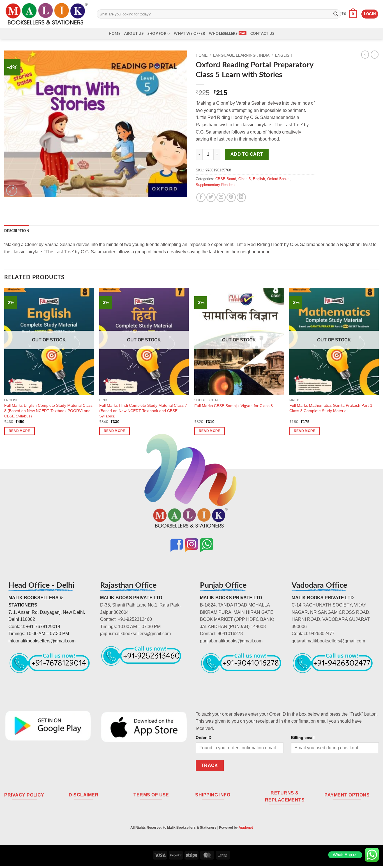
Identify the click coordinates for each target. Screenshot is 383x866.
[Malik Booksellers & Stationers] (46, 14)
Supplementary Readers (215, 185)
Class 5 (244, 179)
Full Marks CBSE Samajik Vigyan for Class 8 (233, 405)
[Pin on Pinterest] (231, 197)
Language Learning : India (241, 55)
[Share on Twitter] (211, 197)
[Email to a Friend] (221, 197)
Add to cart (246, 154)
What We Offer (189, 33)
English (283, 55)
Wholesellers (223, 33)
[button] (349, 14)
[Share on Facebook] (201, 197)
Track (209, 765)
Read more (19, 431)
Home (114, 33)
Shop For (156, 33)
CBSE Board (225, 179)
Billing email (303, 737)
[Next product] (365, 54)
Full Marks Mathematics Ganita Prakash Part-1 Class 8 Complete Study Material (330, 408)
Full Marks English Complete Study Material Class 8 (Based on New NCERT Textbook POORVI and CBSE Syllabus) (48, 410)
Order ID (203, 737)
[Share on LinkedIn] (241, 197)
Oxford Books (278, 179)
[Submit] (335, 14)
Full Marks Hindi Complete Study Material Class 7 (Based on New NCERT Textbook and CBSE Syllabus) (143, 410)
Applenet (246, 828)
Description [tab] (16, 231)
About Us (134, 33)
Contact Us (262, 33)
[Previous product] (375, 54)
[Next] (378, 366)
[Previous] (4, 366)
